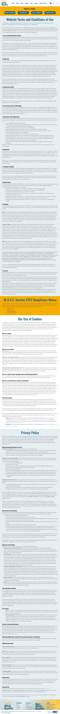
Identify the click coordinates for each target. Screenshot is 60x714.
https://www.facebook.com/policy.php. (27, 654)
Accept (54, 712)
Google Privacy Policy (16, 419)
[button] (57, 3)
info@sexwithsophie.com (7, 690)
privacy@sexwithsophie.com (40, 691)
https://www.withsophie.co (9, 549)
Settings (49, 712)
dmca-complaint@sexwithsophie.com (44, 185)
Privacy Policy (46, 424)
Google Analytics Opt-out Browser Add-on (15, 422)
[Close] (58, 712)
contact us (46, 688)
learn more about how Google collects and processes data (37, 419)
